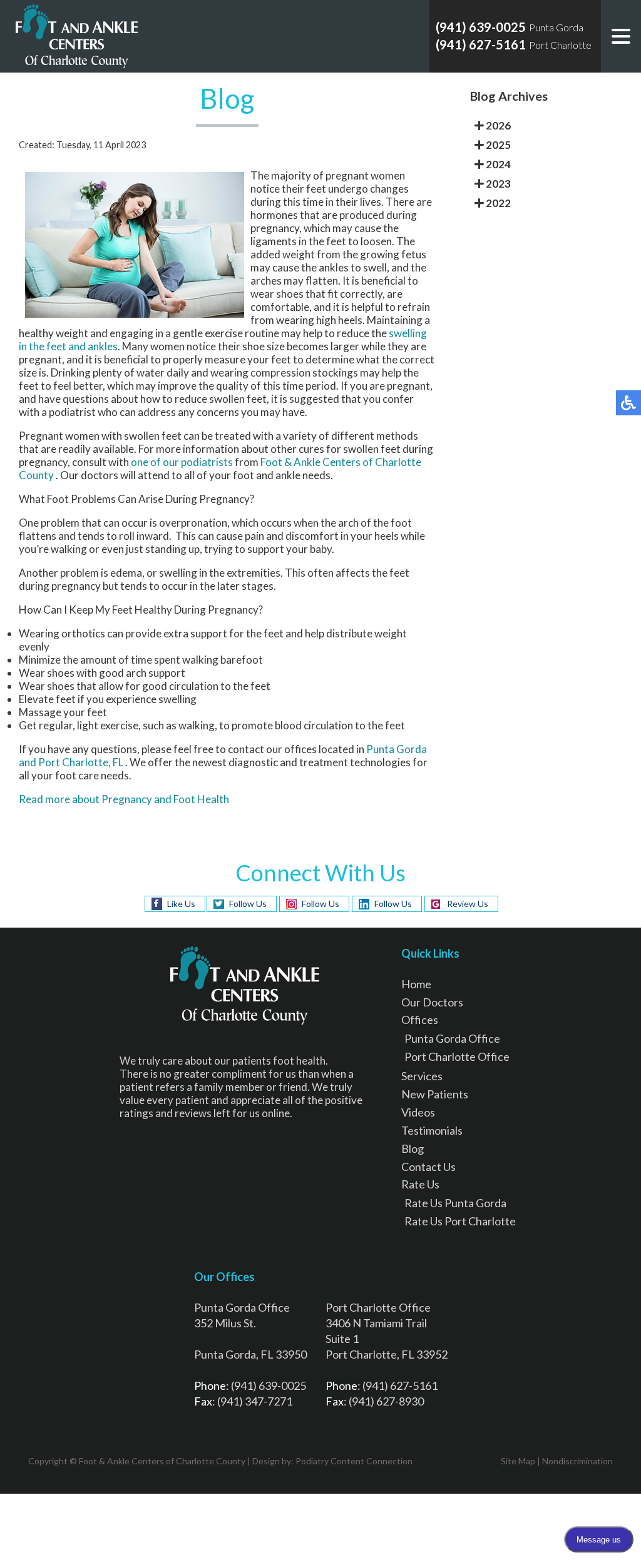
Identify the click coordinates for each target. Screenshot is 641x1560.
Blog (412, 1148)
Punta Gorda (396, 749)
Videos (418, 1112)
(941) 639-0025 (481, 26)
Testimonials (432, 1130)
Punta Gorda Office (452, 1038)
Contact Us (428, 1166)
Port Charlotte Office (457, 1056)
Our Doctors (432, 1002)
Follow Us (248, 903)
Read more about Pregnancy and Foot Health (124, 799)
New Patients (434, 1094)
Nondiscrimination (577, 1461)
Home (416, 984)
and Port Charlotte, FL (71, 762)
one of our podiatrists (183, 462)
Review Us (467, 903)
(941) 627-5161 (481, 44)
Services (422, 1076)
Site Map (518, 1461)
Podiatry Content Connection (354, 1461)
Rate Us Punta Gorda (455, 1203)
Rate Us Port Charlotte (460, 1221)
